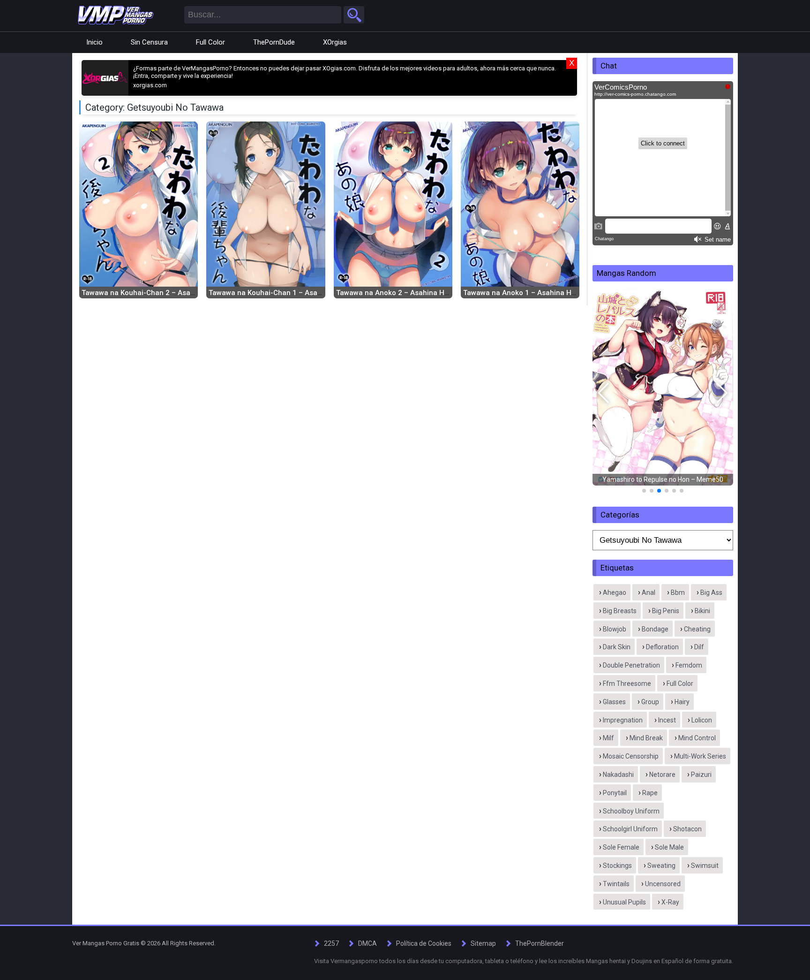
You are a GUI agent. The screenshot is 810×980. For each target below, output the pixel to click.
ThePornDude (274, 42)
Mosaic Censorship (631, 756)
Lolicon (701, 720)
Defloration (662, 647)
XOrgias (335, 42)
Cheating (697, 629)
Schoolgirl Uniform (630, 829)
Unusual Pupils (624, 902)
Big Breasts (620, 611)
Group (650, 702)
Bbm (678, 592)
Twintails (616, 884)
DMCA (367, 943)
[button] (603, 393)
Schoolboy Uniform (631, 811)
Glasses (614, 702)
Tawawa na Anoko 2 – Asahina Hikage (399, 293)
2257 (331, 943)
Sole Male (669, 847)
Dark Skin (616, 647)
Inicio (94, 42)
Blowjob (614, 629)
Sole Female (621, 847)
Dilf (699, 647)
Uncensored (663, 884)
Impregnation (623, 720)
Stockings (617, 865)
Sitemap (483, 943)
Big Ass (711, 592)
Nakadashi (618, 774)
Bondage (655, 629)
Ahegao (614, 592)
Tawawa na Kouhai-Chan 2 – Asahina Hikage (156, 293)
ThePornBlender (539, 943)
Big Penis (665, 611)
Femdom (688, 665)
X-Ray (670, 902)
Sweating (661, 865)
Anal (648, 592)
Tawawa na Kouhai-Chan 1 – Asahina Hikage (283, 293)
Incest (667, 720)
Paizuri (701, 774)
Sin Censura (149, 42)
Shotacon (687, 829)
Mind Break (646, 738)
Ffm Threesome (627, 683)
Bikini (702, 611)
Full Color (210, 42)
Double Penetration (631, 665)
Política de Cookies (423, 943)
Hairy (682, 702)
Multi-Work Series (700, 756)
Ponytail (615, 793)
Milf (608, 738)
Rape (650, 793)
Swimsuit (705, 865)
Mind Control (697, 738)
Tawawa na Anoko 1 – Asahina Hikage (526, 293)
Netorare (662, 774)
